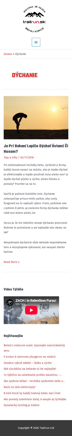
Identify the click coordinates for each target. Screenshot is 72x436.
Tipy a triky (10, 157)
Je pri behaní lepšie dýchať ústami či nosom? (36, 149)
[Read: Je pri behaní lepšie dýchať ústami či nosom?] (36, 117)
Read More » (11, 262)
